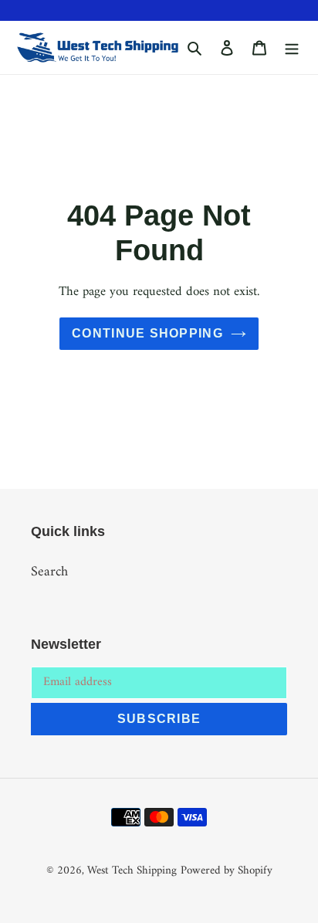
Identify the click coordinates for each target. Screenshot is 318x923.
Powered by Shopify (226, 870)
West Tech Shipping (132, 870)
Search (49, 572)
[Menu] (292, 47)
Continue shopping (147, 333)
